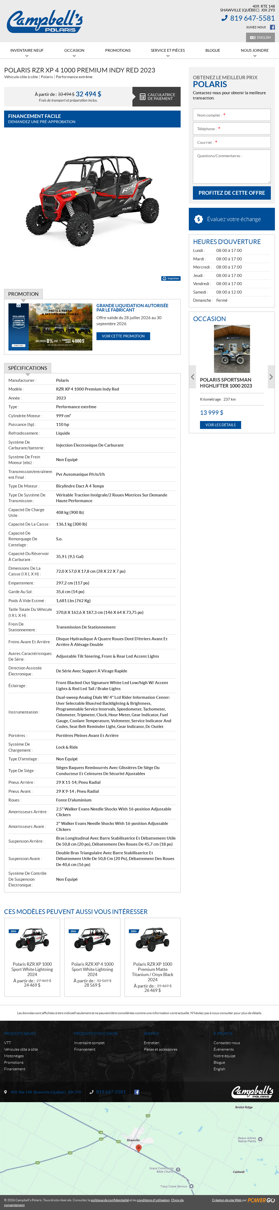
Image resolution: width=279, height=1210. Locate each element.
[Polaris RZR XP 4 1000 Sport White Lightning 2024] (92, 940)
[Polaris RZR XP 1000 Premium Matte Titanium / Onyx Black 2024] (152, 940)
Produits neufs (20, 1033)
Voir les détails (220, 425)
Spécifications (27, 368)
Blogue (219, 1062)
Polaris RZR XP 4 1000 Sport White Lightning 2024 (92, 969)
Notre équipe (224, 1056)
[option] (232, 377)
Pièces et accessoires (160, 1049)
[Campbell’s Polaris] (45, 21)
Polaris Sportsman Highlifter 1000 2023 (226, 383)
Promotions (13, 1062)
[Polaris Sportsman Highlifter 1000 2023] (232, 349)
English (264, 37)
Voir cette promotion (123, 336)
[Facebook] (272, 27)
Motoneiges (14, 1056)
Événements (224, 1049)
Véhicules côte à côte (21, 1049)
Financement (14, 1069)
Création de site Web (226, 1200)
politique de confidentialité (110, 1200)
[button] (192, 376)
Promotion (23, 294)
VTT (7, 1043)
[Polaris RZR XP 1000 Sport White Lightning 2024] (32, 940)
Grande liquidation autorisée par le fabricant (132, 307)
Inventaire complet (89, 1043)
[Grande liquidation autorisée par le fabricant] (50, 326)
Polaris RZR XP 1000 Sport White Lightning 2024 (32, 969)
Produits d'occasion (96, 1033)
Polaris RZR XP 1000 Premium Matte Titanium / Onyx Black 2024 (152, 972)
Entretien (151, 1043)
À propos (223, 1033)
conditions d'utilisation (153, 1200)
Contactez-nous (227, 1043)
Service (151, 1033)
